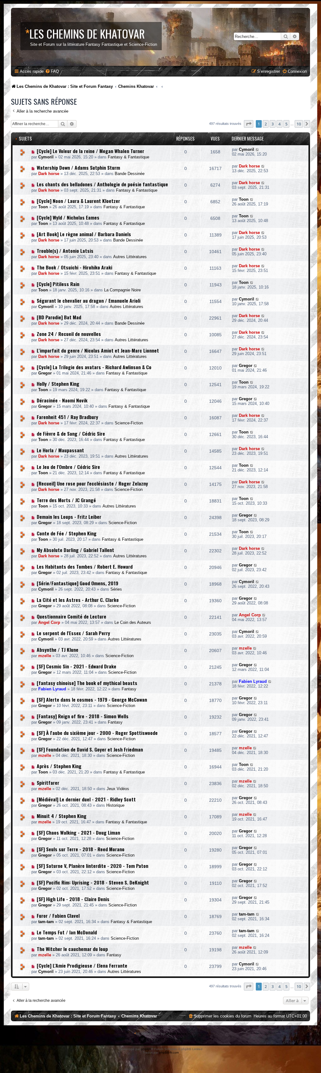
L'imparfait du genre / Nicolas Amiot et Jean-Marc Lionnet (98, 350)
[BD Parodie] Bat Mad (59, 317)
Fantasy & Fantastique (128, 157)
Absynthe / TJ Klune (57, 649)
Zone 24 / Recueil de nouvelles (69, 333)
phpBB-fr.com (169, 1052)
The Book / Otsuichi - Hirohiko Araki (74, 267)
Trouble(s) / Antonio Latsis (65, 250)
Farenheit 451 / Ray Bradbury (67, 417)
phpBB (146, 1049)
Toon (43, 207)
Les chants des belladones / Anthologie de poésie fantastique (102, 184)
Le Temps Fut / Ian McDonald (67, 932)
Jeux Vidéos (118, 788)
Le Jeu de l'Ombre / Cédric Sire (68, 466)
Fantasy (129, 689)
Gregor (45, 373)
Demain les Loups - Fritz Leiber (69, 516)
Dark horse (48, 173)
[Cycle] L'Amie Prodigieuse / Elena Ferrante (82, 965)
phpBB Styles (176, 1033)
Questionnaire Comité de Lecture (71, 616)
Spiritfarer (48, 782)
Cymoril (46, 157)
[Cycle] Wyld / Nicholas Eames (68, 217)
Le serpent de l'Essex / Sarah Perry (73, 633)
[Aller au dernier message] (257, 149)
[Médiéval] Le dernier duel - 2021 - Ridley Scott (86, 799)
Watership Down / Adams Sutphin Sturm (78, 167)
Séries (116, 589)
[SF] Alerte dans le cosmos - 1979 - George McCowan (92, 699)
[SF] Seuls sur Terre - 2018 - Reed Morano (80, 849)
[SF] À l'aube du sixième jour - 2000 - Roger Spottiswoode (97, 732)
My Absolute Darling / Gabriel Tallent (75, 550)
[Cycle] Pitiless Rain (58, 284)
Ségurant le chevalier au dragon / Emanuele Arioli (88, 300)
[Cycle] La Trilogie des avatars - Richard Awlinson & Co (94, 367)
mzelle (44, 655)
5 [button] (286, 124)
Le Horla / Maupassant (60, 450)
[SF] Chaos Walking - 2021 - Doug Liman (78, 832)
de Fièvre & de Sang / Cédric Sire (71, 433)
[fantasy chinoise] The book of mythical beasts (87, 683)
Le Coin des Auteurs (132, 622)
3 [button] (272, 124)
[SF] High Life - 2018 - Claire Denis (73, 899)
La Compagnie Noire (122, 290)
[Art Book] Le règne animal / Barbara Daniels (84, 234)
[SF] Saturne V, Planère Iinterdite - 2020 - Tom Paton (92, 865)
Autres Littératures (130, 256)
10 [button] (299, 124)
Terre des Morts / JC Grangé (66, 500)
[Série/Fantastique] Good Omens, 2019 (77, 583)
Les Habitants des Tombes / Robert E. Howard (85, 566)
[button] (248, 124)
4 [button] (279, 124)
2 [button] (266, 124)
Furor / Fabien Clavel (58, 915)
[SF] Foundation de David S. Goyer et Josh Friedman (90, 749)
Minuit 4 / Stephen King (62, 816)
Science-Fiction (129, 423)
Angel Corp (49, 622)
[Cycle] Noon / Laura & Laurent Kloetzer (78, 201)
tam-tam (46, 921)
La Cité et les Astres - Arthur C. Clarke (78, 599)
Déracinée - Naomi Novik (62, 400)
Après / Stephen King (59, 766)
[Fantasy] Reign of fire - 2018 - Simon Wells (83, 716)
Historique (115, 805)
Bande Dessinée (130, 173)
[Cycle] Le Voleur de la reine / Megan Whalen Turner (90, 151)
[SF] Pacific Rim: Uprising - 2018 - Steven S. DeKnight (93, 882)
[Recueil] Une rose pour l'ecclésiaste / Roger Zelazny (92, 483)
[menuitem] (52, 71)
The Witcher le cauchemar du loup (72, 949)
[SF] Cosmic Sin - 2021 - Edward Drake (76, 666)
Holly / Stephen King (58, 383)
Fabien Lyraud (52, 689)
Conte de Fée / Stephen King (67, 533)
